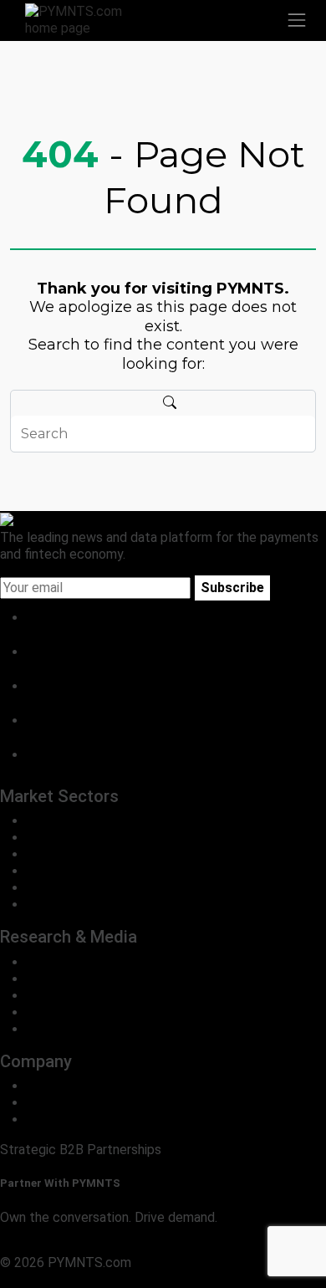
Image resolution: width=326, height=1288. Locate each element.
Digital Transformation (92, 871)
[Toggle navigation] (296, 20)
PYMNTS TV (65, 1012)
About (45, 1086)
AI (33, 904)
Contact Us (60, 1103)
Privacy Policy (42, 1279)
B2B (39, 821)
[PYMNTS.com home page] (83, 19)
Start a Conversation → (69, 1246)
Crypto (47, 888)
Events (47, 1029)
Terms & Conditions (144, 1279)
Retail (44, 838)
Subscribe (232, 587)
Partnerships (64, 1119)
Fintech (49, 854)
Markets (51, 996)
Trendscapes (65, 962)
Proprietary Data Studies (100, 979)
